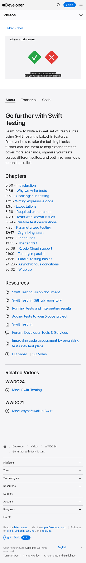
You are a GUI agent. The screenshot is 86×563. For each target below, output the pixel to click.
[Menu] (81, 5)
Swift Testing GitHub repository (37, 300)
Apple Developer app (53, 527)
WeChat (30, 530)
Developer (19, 446)
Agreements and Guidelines (60, 555)
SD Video (39, 354)
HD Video (19, 354)
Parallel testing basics (35, 259)
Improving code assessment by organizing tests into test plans (45, 343)
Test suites (26, 238)
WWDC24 (51, 446)
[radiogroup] (16, 537)
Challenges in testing (32, 196)
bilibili (10, 530)
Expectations (26, 206)
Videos (9, 15)
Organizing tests (31, 233)
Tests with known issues (35, 217)
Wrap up (25, 269)
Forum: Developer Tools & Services (40, 332)
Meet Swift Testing (27, 390)
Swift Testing (22, 324)
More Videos (15, 28)
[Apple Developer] (13, 5)
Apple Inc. (31, 547)
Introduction (26, 185)
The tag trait (27, 243)
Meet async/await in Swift (32, 411)
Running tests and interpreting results (42, 308)
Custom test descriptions (36, 222)
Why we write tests (31, 191)
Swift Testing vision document (36, 292)
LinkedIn (19, 530)
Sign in (69, 4)
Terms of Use (11, 555)
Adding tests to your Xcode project (39, 316)
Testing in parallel (31, 254)
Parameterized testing (33, 227)
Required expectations (34, 212)
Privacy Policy (31, 555)
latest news (20, 527)
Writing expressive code (34, 201)
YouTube (46, 530)
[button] (58, 5)
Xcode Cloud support (35, 248)
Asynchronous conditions (38, 264)
